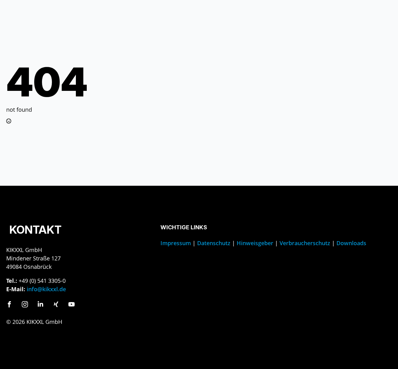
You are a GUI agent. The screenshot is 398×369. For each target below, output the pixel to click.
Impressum (175, 243)
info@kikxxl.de (46, 289)
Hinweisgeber (255, 243)
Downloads (351, 243)
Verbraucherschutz (305, 243)
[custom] (9, 304)
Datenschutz (213, 243)
